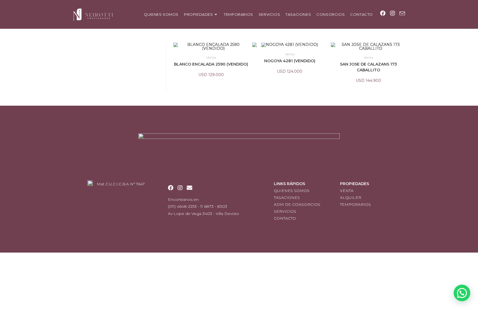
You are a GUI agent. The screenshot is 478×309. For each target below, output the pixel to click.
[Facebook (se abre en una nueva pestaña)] (383, 13)
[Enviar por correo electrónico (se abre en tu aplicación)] (402, 14)
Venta (211, 57)
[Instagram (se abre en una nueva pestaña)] (392, 13)
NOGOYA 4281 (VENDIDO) (289, 60)
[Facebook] (170, 188)
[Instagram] (180, 188)
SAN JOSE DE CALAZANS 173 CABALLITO (368, 67)
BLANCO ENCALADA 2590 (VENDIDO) (211, 64)
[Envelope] (189, 188)
